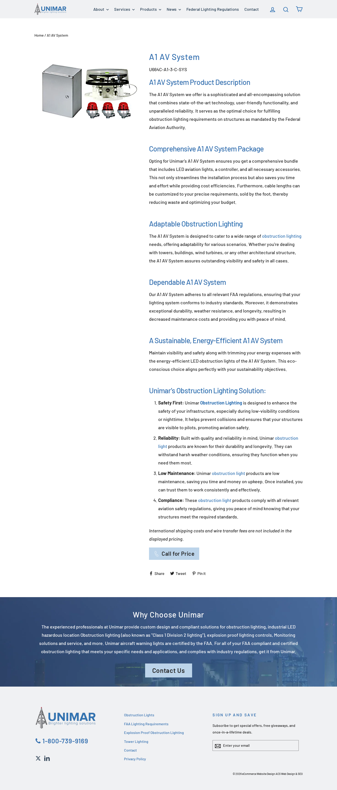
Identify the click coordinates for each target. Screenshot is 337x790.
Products (149, 9)
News (172, 9)
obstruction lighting (281, 236)
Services (122, 9)
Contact (251, 9)
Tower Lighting (136, 741)
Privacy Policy (135, 759)
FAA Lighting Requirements (146, 724)
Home (39, 35)
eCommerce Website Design (258, 773)
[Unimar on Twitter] (38, 757)
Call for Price (178, 553)
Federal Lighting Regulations (212, 9)
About (99, 9)
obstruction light (228, 473)
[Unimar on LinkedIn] (47, 757)
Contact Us (168, 670)
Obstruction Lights (139, 715)
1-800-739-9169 (64, 741)
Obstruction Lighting (212, 223)
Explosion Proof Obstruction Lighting (154, 732)
